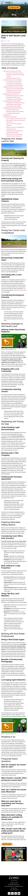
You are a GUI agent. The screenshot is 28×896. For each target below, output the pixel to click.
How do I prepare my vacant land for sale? (16, 118)
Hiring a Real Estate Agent (13, 109)
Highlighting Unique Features (13, 78)
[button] (25, 3)
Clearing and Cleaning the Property (15, 72)
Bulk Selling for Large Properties (14, 104)
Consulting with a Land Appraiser (14, 83)
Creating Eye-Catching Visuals (14, 92)
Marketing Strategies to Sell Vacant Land (13, 87)
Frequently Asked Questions (10, 116)
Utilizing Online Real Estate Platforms (15, 88)
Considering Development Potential (15, 85)
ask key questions (11, 513)
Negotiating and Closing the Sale (11, 94)
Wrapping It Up (7, 115)
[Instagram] (12, 893)
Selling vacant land (6, 43)
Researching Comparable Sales (14, 81)
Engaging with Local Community (14, 90)
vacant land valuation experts (20, 290)
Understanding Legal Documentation (15, 95)
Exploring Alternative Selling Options (12, 101)
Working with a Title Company (13, 97)
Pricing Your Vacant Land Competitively (13, 80)
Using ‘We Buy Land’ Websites (14, 106)
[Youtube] (19, 893)
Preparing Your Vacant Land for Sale (12, 71)
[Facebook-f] (9, 893)
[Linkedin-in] (15, 893)
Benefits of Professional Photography (15, 111)
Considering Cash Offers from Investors (16, 102)
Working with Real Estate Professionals (13, 108)
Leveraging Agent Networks (13, 113)
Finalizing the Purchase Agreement (15, 99)
